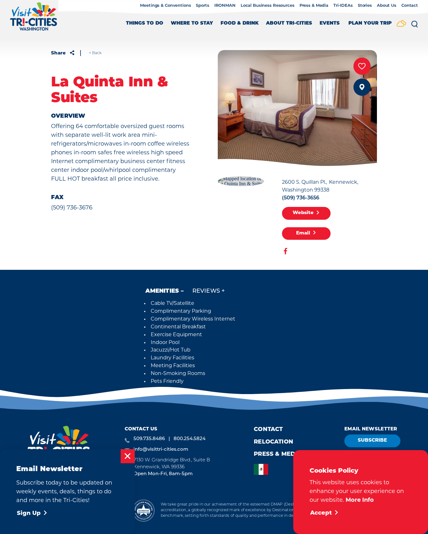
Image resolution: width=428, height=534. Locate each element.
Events (330, 23)
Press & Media (314, 6)
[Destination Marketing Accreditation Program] (143, 510)
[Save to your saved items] (362, 66)
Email (303, 233)
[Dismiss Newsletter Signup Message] (128, 456)
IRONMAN (225, 6)
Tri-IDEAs (343, 6)
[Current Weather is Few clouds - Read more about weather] (401, 24)
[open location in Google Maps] (241, 180)
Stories (365, 6)
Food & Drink (239, 23)
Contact (409, 6)
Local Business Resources (268, 6)
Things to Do (144, 23)
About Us (386, 6)
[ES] (262, 469)
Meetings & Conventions (165, 6)
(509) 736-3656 (300, 198)
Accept (321, 513)
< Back (95, 53)
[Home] (33, 19)
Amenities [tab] (162, 291)
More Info (360, 500)
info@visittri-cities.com (160, 449)
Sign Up (29, 513)
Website (303, 213)
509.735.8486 (149, 439)
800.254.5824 (190, 439)
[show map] (362, 87)
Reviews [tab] (206, 291)
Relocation (273, 442)
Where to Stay (192, 23)
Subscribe (372, 440)
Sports (202, 6)
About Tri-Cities (289, 23)
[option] (262, 469)
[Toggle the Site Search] (414, 26)
